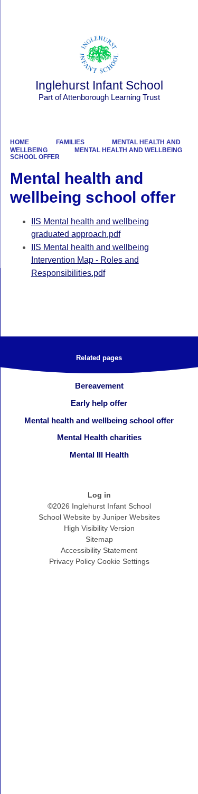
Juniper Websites (131, 517)
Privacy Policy (72, 561)
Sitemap (99, 539)
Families (70, 142)
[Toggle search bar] (157, 13)
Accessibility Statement (99, 550)
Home (19, 142)
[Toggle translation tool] (131, 13)
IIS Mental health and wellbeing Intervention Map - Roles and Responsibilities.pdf (90, 260)
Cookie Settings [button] (123, 561)
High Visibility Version (99, 528)
